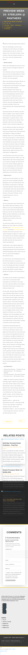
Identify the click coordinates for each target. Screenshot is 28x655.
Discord (4, 619)
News (12, 25)
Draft (17, 447)
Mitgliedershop (6, 627)
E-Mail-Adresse (10, 564)
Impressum (7, 640)
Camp (14, 447)
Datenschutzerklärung (15, 640)
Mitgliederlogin (6, 625)
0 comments (8, 27)
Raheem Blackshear (19, 229)
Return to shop (11, 649)
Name (7, 560)
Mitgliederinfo (5, 623)
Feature (6, 25)
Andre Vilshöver (17, 21)
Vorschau (18, 25)
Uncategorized (11, 500)
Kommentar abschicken (10, 580)
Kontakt (3, 640)
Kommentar (9, 549)
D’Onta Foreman (14, 227)
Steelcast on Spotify (7, 621)
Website (7, 568)
